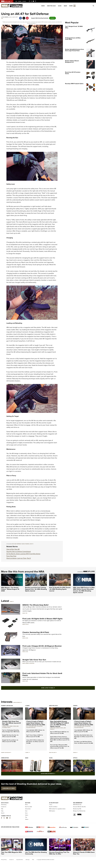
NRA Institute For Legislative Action (57, 809)
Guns (59, 6)
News (43, 6)
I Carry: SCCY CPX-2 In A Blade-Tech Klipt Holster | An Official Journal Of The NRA (35, 741)
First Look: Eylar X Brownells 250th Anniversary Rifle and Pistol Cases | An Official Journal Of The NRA (59, 746)
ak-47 (13, 544)
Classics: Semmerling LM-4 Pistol (35, 632)
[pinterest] (27, 17)
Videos (75, 705)
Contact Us (3, 807)
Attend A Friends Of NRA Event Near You (84, 853)
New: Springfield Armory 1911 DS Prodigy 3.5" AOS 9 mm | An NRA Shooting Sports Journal (59, 723)
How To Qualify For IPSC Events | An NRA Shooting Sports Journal (60, 589)
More (11, 601)
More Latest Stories (54, 688)
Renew (19, 1)
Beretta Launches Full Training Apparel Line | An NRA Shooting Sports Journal (36, 589)
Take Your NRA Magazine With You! (11, 853)
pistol (61, 728)
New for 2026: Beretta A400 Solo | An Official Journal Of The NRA (59, 732)
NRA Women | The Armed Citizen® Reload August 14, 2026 (10, 589)
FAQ (2, 809)
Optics (26, 624)
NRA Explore (52, 811)
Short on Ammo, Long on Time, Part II (18, 558)
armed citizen (12, 726)
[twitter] (24, 17)
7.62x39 (23, 544)
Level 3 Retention (38, 726)
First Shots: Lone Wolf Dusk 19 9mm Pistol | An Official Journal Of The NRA (83, 742)
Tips (2, 18)
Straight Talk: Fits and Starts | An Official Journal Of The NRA (10, 740)
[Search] (93, 5)
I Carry (27, 705)
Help (2, 811)
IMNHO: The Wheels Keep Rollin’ (35, 605)
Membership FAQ (77, 809)
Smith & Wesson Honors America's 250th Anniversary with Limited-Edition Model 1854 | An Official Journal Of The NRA (59, 739)
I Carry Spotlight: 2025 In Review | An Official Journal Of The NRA (35, 731)
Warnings (27, 859)
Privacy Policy (4, 859)
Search (2, 813)
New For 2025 (51, 6)
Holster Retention (30, 727)
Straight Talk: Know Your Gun (34, 659)
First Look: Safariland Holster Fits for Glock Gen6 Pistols (42, 674)
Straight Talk (5, 726)
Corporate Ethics (19, 859)
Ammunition (5, 758)
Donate (24, 1)
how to (31, 544)
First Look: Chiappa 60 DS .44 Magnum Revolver (42, 646)
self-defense (18, 544)
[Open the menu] (74, 5)
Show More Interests (56, 773)
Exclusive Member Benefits (79, 807)
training (27, 544)
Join (16, 1)
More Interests (17, 702)
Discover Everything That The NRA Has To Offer (59, 853)
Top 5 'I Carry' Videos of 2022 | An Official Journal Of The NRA (34, 735)
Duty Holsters (29, 726)
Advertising (3, 804)
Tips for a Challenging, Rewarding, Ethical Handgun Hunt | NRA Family (10, 731)
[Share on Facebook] (20, 17)
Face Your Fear (11, 556)
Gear (65, 6)
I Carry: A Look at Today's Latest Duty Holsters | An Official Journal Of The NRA (35, 723)
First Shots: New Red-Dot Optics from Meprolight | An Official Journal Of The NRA (83, 736)
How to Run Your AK (13, 549)
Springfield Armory (55, 728)
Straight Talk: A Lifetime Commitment (18, 551)
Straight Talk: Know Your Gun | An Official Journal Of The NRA (11, 723)
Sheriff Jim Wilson (29, 663)
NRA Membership (77, 804)
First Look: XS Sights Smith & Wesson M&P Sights (42, 618)
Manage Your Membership (79, 811)
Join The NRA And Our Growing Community (36, 853)
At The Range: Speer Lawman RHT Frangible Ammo (23, 554)
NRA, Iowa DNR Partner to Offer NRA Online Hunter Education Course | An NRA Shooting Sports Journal (84, 590)
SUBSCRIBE (9, 788)
